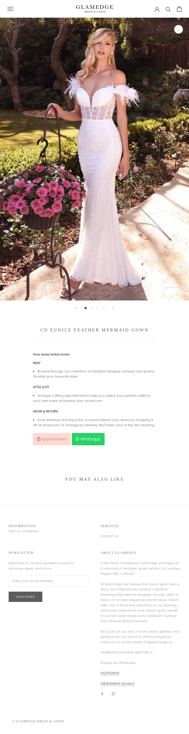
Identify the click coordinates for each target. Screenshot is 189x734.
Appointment (54, 439)
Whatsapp (90, 439)
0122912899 (110, 673)
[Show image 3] (97, 308)
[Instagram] (113, 693)
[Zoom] (178, 29)
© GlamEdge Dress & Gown (38, 721)
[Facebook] (102, 693)
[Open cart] (179, 9)
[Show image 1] (85, 308)
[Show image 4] (103, 308)
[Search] (168, 9)
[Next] (113, 308)
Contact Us (109, 536)
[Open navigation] (10, 9)
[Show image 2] (91, 308)
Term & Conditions (23, 531)
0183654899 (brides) (117, 683)
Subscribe (25, 596)
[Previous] (76, 308)
